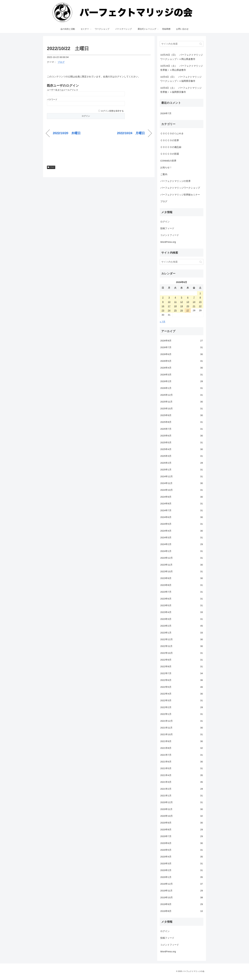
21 (194, 306)
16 (163, 306)
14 (194, 302)
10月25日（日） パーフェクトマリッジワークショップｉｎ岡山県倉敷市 (181, 57)
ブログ (61, 62)
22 (200, 306)
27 (187, 310)
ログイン (165, 221)
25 (175, 310)
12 (181, 302)
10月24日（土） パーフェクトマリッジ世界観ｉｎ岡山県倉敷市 (181, 68)
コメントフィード (169, 235)
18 (175, 306)
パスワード (52, 99)
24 (169, 310)
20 (187, 306)
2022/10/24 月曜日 (131, 133)
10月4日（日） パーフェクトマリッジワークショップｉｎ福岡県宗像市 (181, 79)
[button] (200, 43)
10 (169, 302)
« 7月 (162, 321)
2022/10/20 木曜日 (67, 133)
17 (169, 306)
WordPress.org (168, 242)
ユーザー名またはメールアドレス (62, 90)
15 (200, 302)
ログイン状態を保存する (112, 111)
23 (163, 310)
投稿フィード (167, 228)
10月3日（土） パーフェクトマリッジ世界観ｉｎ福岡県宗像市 (181, 90)
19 (181, 306)
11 (175, 302)
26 (181, 310)
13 (187, 302)
